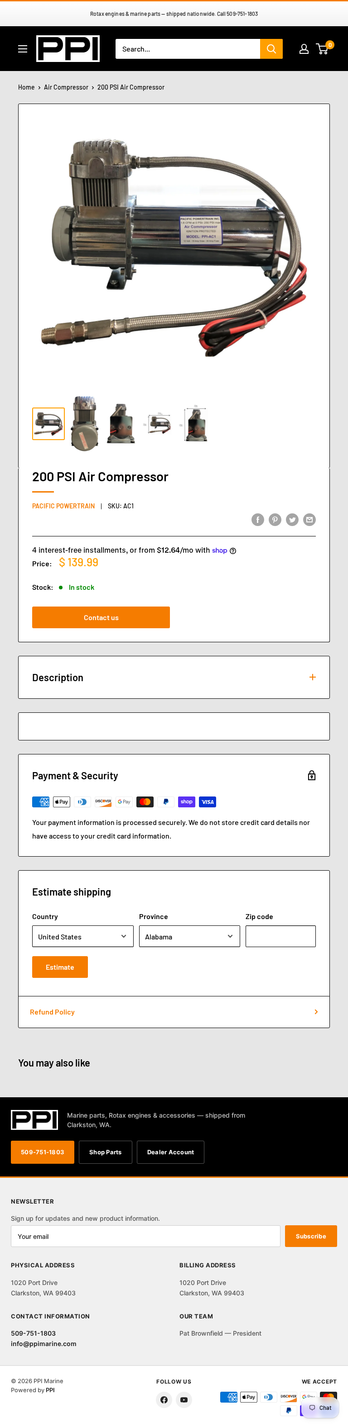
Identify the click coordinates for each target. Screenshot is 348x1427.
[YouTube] (184, 1400)
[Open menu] (22, 48)
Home (26, 87)
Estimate (60, 966)
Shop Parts (105, 1152)
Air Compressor (66, 87)
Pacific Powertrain (63, 506)
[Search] (271, 49)
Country (45, 916)
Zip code (259, 916)
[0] (322, 48)
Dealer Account (170, 1152)
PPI (50, 1390)
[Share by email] (309, 519)
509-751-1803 (42, 1152)
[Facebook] (164, 1400)
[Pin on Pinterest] (275, 519)
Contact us (101, 617)
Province (153, 916)
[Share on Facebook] (257, 519)
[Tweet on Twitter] (292, 519)
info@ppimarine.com (44, 1343)
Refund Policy (52, 1011)
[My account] (304, 49)
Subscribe (311, 1236)
